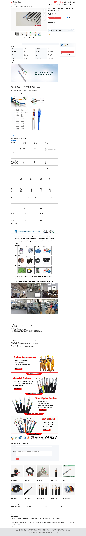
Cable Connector (29, 509)
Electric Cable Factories (23, 522)
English (22, 530)
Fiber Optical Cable (61, 508)
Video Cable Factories (39, 522)
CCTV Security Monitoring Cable (15, 506)
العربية (48, 530)
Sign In (50, 39)
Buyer (54, 4)
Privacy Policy (56, 532)
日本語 (53, 530)
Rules (74, 4)
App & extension (64, 4)
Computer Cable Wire (14, 524)
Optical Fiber (19, 518)
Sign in (74, 2)
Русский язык (35, 530)
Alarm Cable (12, 508)
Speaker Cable (29, 508)
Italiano (38, 530)
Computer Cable (13, 518)
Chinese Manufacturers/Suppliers (32, 529)
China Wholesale (39, 529)
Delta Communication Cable (46, 518)
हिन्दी (55, 530)
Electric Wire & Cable (26, 518)
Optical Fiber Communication (56, 518)
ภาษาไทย (57, 530)
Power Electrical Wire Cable (70, 522)
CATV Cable (28, 506)
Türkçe (60, 530)
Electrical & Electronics (16, 6)
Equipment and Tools (62, 509)
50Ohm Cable (45, 506)
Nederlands (44, 530)
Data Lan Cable (61, 506)
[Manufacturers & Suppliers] (16, 2)
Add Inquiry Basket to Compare (29, 37)
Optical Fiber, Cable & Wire (23, 6)
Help (59, 4)
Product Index (58, 529)
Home (11, 6)
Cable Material (45, 509)
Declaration (52, 532)
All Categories (14, 4)
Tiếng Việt (63, 530)
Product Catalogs (23, 504)
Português (28, 530)
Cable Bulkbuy (21, 524)
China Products (25, 529)
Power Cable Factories (14, 522)
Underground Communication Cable (36, 518)
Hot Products (21, 529)
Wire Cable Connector (61, 522)
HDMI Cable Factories (31, 522)
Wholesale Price (44, 529)
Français (31, 530)
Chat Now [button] (69, 17)
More (11, 526)
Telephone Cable (45, 508)
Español (25, 530)
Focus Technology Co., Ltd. (37, 532)
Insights (66, 529)
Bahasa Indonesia (68, 530)
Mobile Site (62, 529)
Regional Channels (53, 529)
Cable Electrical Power (47, 522)
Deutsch (41, 530)
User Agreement (48, 532)
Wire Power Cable (54, 522)
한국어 (50, 530)
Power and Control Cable (14, 509)
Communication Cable (29, 6)
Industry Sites (48, 529)
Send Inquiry (55, 17)
